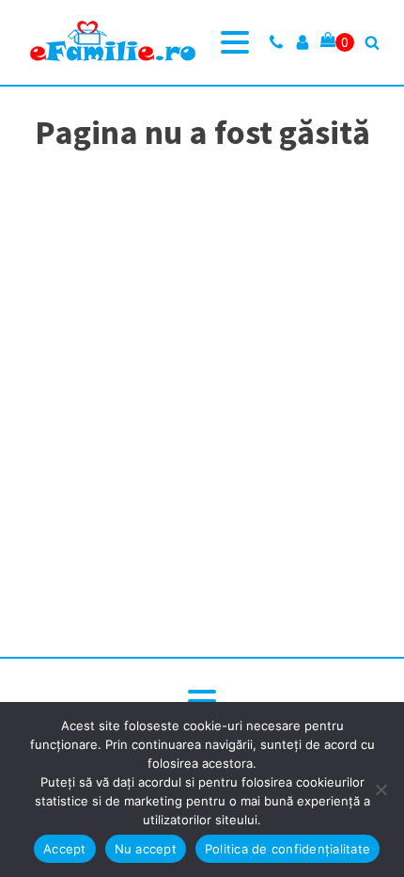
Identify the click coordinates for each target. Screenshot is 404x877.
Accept (64, 848)
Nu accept (146, 848)
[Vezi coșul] (337, 42)
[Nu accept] (380, 789)
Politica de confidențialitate (287, 848)
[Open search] (372, 42)
